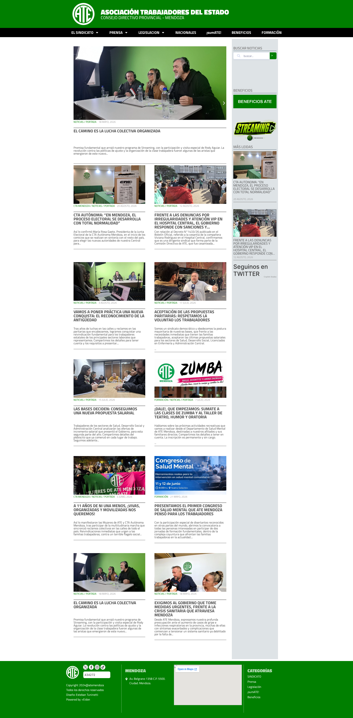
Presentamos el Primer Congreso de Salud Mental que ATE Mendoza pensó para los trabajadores (188, 510)
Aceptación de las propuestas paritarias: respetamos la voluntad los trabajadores (184, 316)
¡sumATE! (213, 32)
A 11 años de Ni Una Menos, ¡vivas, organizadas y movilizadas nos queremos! (107, 510)
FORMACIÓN (272, 32)
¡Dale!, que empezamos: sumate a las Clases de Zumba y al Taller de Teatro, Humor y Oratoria (188, 413)
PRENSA (116, 32)
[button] (76, 103)
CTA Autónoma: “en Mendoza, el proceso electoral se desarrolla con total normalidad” (107, 219)
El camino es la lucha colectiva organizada (117, 131)
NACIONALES (185, 32)
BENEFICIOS (241, 32)
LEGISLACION (148, 32)
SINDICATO (254, 676)
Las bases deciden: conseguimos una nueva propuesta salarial (105, 411)
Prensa (251, 681)
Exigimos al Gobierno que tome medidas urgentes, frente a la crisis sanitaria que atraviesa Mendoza (185, 609)
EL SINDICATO (82, 32)
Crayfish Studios (270, 277)
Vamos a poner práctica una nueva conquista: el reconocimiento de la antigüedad (109, 316)
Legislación (254, 687)
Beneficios (253, 697)
